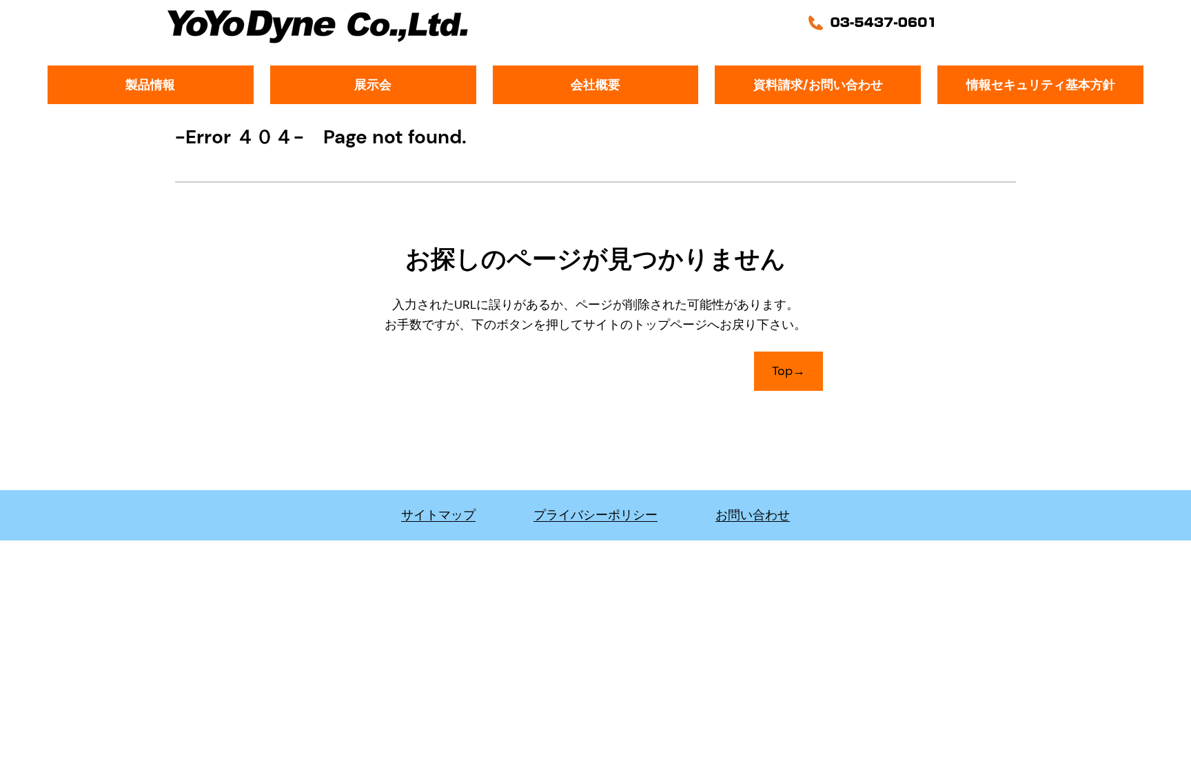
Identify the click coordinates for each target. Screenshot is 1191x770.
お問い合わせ (752, 515)
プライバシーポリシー (595, 515)
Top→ (788, 371)
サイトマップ (438, 515)
